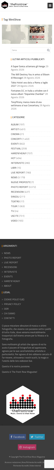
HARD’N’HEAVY (12, 281)
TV (12, 211)
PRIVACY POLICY (12, 304)
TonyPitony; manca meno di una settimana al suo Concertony (26, 103)
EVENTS (8, 276)
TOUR (14, 206)
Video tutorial (35, 465)
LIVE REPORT (18, 172)
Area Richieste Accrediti (31, 462)
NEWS (14, 177)
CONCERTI (16, 139)
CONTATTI (9, 318)
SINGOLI (15, 196)
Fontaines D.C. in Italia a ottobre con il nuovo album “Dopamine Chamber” (29, 92)
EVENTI (15, 144)
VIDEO (14, 220)
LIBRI (13, 168)
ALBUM (15, 124)
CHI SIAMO (9, 313)
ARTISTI (15, 129)
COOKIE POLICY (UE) (14, 299)
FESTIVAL (16, 148)
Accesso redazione (13, 462)
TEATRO (15, 201)
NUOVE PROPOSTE (21, 182)
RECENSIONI (17, 192)
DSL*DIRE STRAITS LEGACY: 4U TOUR (25, 42)
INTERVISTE (17, 163)
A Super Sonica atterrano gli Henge (28, 66)
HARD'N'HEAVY (19, 153)
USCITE (15, 216)
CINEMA (15, 134)
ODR (6, 309)
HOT (13, 158)
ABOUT (7, 286)
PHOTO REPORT (19, 187)
